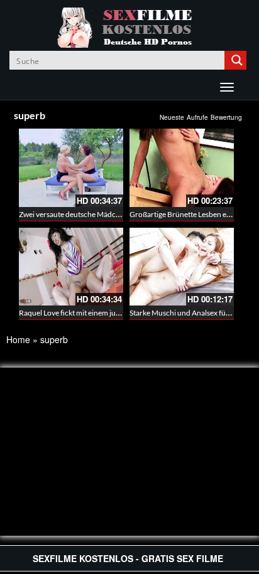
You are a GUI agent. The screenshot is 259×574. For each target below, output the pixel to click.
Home (18, 339)
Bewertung (226, 117)
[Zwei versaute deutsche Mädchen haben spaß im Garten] (71, 168)
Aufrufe (197, 117)
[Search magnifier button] (237, 60)
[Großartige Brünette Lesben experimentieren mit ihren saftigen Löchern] (182, 168)
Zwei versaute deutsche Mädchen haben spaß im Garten (110, 214)
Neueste (172, 117)
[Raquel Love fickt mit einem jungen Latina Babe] (71, 267)
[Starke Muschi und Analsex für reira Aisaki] (182, 267)
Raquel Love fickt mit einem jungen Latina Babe (95, 312)
